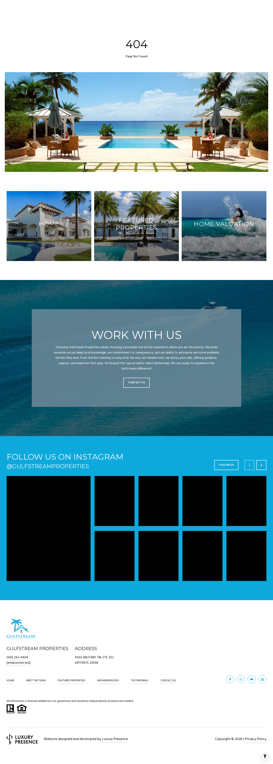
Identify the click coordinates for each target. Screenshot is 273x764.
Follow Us (226, 465)
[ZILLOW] (262, 679)
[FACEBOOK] (230, 679)
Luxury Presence (115, 739)
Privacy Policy (255, 739)
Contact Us (168, 681)
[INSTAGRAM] (241, 679)
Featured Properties (71, 680)
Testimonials (139, 680)
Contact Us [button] (136, 382)
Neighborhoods (108, 680)
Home (10, 680)
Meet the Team (36, 680)
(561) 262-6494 (17, 657)
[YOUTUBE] (252, 679)
